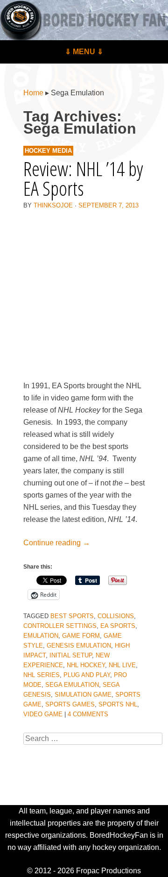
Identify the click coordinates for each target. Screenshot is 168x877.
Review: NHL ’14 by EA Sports (83, 178)
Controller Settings (60, 625)
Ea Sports (117, 625)
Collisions (116, 616)
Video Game (43, 714)
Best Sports (72, 616)
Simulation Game (83, 694)
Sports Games (70, 704)
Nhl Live (122, 665)
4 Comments (88, 714)
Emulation (40, 635)
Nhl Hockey (86, 665)
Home (33, 93)
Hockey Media (48, 150)
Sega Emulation (72, 684)
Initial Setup (70, 655)
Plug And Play (86, 674)
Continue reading (56, 543)
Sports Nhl (117, 704)
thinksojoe (53, 205)
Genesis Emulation (79, 645)
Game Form (81, 635)
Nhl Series (41, 674)
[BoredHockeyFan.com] (84, 20)
